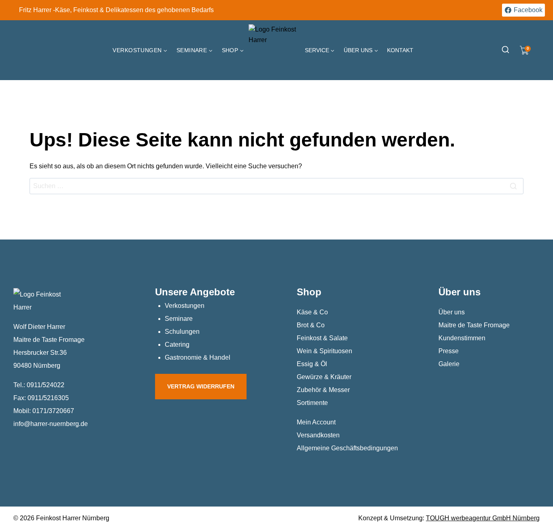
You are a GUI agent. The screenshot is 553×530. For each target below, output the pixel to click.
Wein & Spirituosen (324, 351)
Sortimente (312, 402)
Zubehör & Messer (323, 389)
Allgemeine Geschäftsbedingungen (347, 448)
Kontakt (400, 50)
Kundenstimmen (461, 338)
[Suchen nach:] (276, 185)
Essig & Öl (312, 363)
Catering (177, 344)
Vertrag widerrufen (200, 386)
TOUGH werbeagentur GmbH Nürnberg (483, 518)
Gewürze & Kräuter (324, 376)
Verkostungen (184, 305)
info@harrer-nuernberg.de (50, 423)
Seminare (179, 318)
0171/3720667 (53, 410)
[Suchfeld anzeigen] (505, 50)
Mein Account (316, 422)
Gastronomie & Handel (197, 357)
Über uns (451, 312)
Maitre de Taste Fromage (474, 325)
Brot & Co (311, 325)
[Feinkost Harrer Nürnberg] (274, 50)
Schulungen (182, 331)
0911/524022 (45, 385)
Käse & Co (312, 312)
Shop (309, 291)
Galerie (448, 363)
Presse (448, 351)
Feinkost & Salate (322, 338)
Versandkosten (318, 435)
